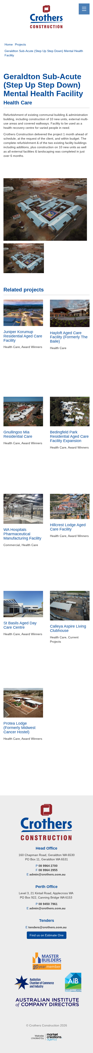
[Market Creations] (46, 1036)
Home (9, 44)
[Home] (46, 16)
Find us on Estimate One (47, 935)
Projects (20, 44)
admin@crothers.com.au (47, 874)
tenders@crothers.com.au (47, 927)
